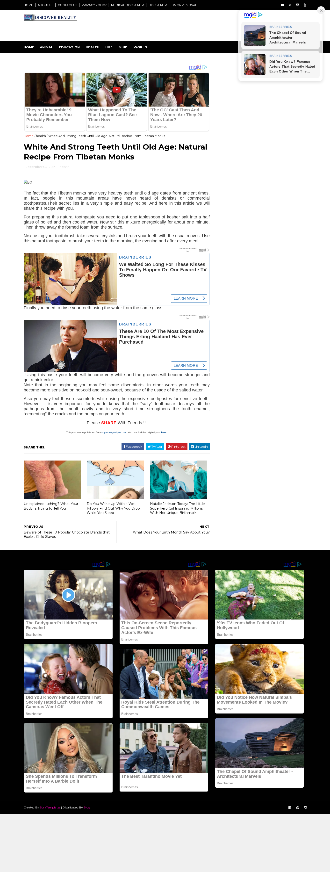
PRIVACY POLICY (94, 5)
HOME (28, 5)
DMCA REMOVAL (184, 5)
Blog (87, 807)
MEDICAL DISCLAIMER (127, 5)
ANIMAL (46, 47)
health (41, 136)
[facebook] (282, 5)
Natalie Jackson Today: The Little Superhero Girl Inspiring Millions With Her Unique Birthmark (177, 508)
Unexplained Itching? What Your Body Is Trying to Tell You (51, 506)
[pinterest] (290, 5)
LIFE (109, 47)
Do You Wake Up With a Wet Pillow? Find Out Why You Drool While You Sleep (114, 508)
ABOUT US (45, 5)
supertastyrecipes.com (113, 432)
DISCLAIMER (158, 5)
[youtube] (305, 5)
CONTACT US (67, 5)
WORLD (140, 47)
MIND (123, 47)
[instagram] (297, 5)
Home (29, 47)
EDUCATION (69, 47)
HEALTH (92, 47)
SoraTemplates (50, 807)
